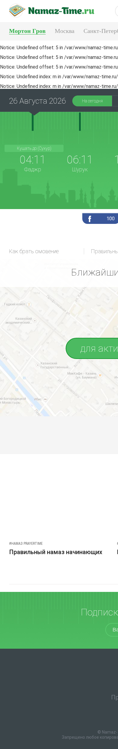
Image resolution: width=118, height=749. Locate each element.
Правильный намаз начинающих (55, 552)
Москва (64, 30)
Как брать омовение (34, 251)
